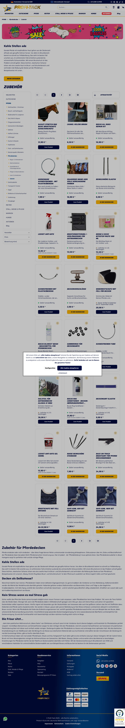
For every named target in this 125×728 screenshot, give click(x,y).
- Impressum (62, 373)
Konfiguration (50, 368)
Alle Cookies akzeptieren (69, 368)
